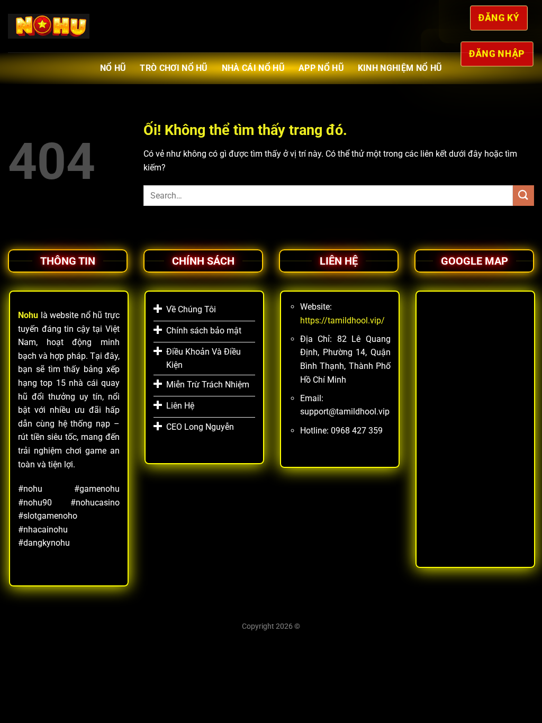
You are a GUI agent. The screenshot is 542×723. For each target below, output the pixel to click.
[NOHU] (48, 26)
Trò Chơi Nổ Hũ (173, 68)
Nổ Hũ (113, 68)
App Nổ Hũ (321, 68)
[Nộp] (523, 195)
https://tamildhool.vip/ (342, 320)
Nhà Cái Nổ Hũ (253, 68)
